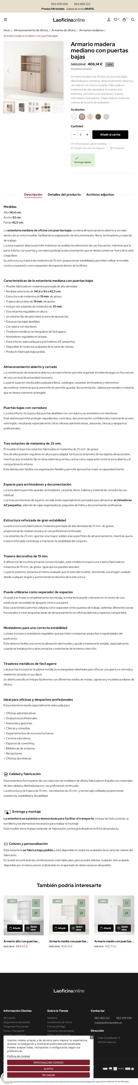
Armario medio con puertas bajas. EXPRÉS (67, 941)
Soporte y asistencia (15, 1035)
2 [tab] (71, 955)
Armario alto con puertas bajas (21, 941)
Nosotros (52, 1017)
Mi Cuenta (9, 1017)
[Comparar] (36, 913)
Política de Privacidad (59, 1035)
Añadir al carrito (110, 134)
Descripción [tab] (33, 194)
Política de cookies (18, 1056)
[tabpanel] (23, 922)
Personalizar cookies (49, 1062)
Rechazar (48, 1075)
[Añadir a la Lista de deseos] (36, 903)
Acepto (48, 1068)
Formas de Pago (56, 1026)
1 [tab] (67, 955)
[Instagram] (66, 1001)
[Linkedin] (73, 1001)
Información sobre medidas (91, 143)
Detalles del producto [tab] (64, 194)
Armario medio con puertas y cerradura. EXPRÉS (114, 941)
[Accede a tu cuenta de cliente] (108, 20)
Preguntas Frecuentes (16, 1026)
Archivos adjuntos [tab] (100, 194)
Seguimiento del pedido (17, 1022)
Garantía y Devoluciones (60, 1030)
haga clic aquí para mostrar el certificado (107, 1081)
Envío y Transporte (14, 1030)
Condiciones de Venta (59, 1022)
